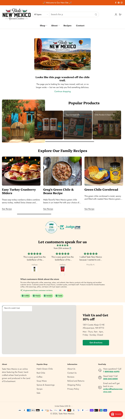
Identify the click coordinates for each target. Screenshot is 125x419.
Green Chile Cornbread (101, 189)
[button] (61, 274)
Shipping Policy (74, 385)
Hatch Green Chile (45, 369)
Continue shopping (62, 91)
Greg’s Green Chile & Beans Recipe (58, 191)
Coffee (39, 376)
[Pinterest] (118, 2)
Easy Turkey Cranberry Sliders (19, 191)
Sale (38, 393)
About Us (71, 369)
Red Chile (41, 373)
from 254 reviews (61, 248)
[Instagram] (121, 2)
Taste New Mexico (66, 413)
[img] (62, 245)
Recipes (67, 25)
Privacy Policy (73, 389)
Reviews (70, 376)
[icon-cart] (120, 14)
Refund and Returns (75, 381)
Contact (80, 25)
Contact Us (71, 373)
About (54, 25)
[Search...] (96, 14)
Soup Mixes (42, 381)
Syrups (39, 389)
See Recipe (7, 208)
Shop (42, 25)
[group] (48, 125)
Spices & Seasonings (45, 385)
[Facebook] (115, 2)
